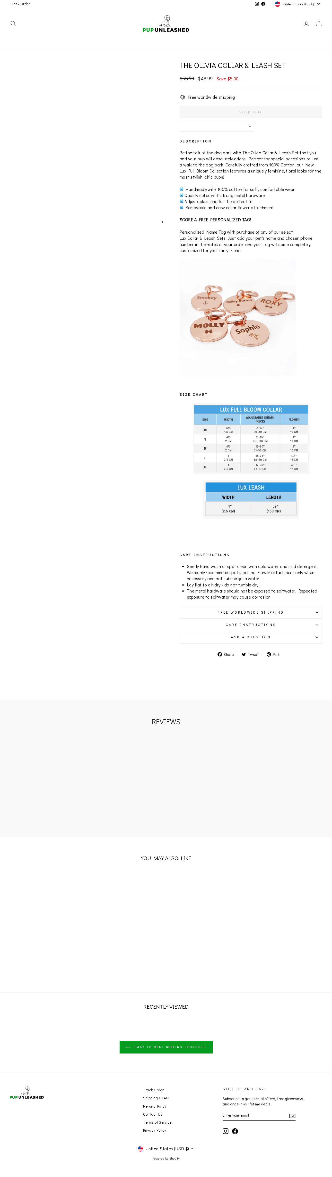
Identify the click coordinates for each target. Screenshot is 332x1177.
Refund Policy (154, 1106)
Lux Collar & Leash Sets (203, 238)
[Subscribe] (292, 1115)
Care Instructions (251, 624)
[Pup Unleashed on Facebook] (235, 1131)
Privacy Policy (154, 1130)
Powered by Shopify (166, 1158)
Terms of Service (157, 1122)
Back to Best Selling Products (169, 1047)
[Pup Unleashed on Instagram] (225, 1131)
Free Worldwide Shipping (251, 612)
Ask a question (251, 637)
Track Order (20, 3)
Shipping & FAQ (155, 1097)
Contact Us (153, 1114)
